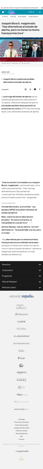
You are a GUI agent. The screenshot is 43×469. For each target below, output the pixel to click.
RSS (21, 436)
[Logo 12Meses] (21, 387)
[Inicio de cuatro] (3, 12)
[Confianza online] (21, 461)
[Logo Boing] (21, 350)
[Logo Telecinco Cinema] (21, 380)
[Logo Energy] (21, 358)
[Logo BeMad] (21, 365)
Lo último (5, 16)
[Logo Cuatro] (21, 321)
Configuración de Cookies (21, 428)
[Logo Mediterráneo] (21, 409)
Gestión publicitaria (21, 433)
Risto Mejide (22, 16)
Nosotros (6, 264)
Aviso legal (21, 419)
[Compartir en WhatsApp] (25, 89)
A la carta (13, 16)
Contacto (21, 439)
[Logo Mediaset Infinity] (21, 307)
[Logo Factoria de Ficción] (21, 343)
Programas (7, 276)
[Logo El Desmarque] (21, 336)
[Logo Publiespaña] (21, 401)
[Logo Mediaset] (21, 297)
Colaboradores (33, 16)
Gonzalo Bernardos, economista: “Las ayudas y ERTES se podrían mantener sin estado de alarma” (19, 209)
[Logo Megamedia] (22, 451)
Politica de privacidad (21, 425)
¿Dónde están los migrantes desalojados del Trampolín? (21, 8)
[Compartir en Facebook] (40, 89)
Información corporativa (21, 422)
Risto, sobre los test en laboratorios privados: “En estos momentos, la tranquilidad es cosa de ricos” (17, 220)
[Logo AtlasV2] (21, 395)
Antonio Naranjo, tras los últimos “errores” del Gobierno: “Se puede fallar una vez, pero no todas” (21, 230)
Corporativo (7, 270)
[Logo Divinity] (21, 328)
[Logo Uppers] (21, 372)
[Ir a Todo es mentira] (11, 12)
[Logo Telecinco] (21, 314)
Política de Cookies (21, 430)
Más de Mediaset (9, 281)
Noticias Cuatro (9, 287)
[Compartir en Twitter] (30, 89)
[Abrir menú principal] (40, 12)
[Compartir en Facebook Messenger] (35, 89)
